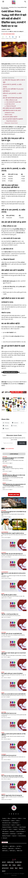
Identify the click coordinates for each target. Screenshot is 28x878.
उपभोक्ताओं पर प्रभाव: (9, 112)
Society (8, 29)
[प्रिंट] (19, 36)
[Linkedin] (12, 36)
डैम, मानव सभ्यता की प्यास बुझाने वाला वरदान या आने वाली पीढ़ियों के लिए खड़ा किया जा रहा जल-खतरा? (13, 458)
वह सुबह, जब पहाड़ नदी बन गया (7, 467)
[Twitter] (11, 814)
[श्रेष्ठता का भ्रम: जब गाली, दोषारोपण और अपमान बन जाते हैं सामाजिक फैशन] (14, 685)
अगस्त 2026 (4, 846)
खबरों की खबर (22, 382)
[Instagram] (16, 814)
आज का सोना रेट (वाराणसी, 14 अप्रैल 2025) (12, 86)
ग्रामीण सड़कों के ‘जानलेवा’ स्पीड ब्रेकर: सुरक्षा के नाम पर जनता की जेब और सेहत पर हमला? (13, 653)
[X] (9, 36)
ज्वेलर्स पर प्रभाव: (8, 114)
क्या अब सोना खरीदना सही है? (10, 117)
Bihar (2, 593)
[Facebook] (6, 36)
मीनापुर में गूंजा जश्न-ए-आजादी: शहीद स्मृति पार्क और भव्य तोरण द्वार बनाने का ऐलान (13, 574)
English (4, 375)
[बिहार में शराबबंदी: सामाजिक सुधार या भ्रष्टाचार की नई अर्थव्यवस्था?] (14, 664)
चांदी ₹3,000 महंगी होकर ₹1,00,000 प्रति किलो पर (13, 90)
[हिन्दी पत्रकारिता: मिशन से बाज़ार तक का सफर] (14, 704)
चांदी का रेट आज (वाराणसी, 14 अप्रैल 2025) (12, 94)
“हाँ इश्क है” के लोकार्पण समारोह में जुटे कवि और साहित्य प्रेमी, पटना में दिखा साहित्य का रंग (13, 734)
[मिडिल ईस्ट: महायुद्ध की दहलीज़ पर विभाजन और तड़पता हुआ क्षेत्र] (14, 786)
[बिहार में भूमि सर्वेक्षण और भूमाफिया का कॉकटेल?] (14, 586)
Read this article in (11, 121)
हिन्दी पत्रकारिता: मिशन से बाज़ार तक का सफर (8, 713)
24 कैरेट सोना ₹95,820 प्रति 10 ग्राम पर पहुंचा (14, 81)
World (4, 483)
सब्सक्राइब (20, 383)
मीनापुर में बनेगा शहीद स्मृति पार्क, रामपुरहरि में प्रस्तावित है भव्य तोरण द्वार (12, 533)
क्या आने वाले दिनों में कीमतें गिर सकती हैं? (13, 119)
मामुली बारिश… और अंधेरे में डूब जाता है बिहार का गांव (9, 614)
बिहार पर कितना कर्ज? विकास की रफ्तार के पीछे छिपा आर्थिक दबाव (11, 776)
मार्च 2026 (18, 848)
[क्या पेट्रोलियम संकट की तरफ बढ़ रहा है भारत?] (14, 746)
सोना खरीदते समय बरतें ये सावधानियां (12, 108)
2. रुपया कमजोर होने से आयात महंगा (13, 102)
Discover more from (11, 123)
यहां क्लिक (5, 383)
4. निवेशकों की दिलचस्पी (10, 106)
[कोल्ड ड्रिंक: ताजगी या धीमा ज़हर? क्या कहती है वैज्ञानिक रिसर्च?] (14, 625)
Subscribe (22, 443)
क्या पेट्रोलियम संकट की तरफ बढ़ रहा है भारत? (8, 755)
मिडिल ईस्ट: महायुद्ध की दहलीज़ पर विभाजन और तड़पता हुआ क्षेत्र (11, 795)
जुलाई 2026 (12, 846)
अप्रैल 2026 (10, 848)
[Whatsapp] (18, 814)
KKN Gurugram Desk (9, 34)
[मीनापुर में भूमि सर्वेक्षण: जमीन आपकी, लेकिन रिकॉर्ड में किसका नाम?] (14, 545)
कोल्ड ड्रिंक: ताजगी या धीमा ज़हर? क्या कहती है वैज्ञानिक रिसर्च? (11, 633)
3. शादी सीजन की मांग (10, 104)
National (5, 456)
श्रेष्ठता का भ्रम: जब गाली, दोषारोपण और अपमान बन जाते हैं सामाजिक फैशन (13, 694)
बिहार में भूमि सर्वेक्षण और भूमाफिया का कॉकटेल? (9, 594)
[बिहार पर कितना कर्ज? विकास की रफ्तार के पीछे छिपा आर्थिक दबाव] (14, 767)
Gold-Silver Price (9, 448)
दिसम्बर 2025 (19, 850)
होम (2, 7)
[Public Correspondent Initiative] (14, 392)
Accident (5, 465)
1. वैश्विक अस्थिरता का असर (11, 100)
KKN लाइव (3, 382)
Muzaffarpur (4, 532)
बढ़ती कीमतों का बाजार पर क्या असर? (12, 110)
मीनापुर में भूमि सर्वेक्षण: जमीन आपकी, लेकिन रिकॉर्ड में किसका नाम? (12, 553)
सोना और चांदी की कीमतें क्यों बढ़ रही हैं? (12, 98)
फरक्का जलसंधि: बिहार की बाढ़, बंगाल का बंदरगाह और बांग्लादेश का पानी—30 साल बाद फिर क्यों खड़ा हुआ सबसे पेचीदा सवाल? (14, 485)
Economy (5, 7)
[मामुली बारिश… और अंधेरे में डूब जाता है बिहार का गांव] (14, 605)
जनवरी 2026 (12, 850)
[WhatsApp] (2, 36)
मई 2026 (4, 848)
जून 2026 (19, 846)
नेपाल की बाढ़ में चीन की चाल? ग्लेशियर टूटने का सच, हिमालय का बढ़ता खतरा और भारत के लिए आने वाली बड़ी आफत (14, 476)
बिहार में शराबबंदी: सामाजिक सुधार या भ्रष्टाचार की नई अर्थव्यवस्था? (12, 673)
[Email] (16, 36)
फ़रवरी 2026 (4, 850)
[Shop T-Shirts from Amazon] (14, 404)
